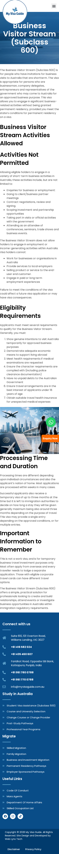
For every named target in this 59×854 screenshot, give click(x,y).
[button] (54, 6)
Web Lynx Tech (13, 839)
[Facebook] (5, 816)
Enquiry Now (50, 438)
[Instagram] (13, 816)
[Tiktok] (20, 816)
